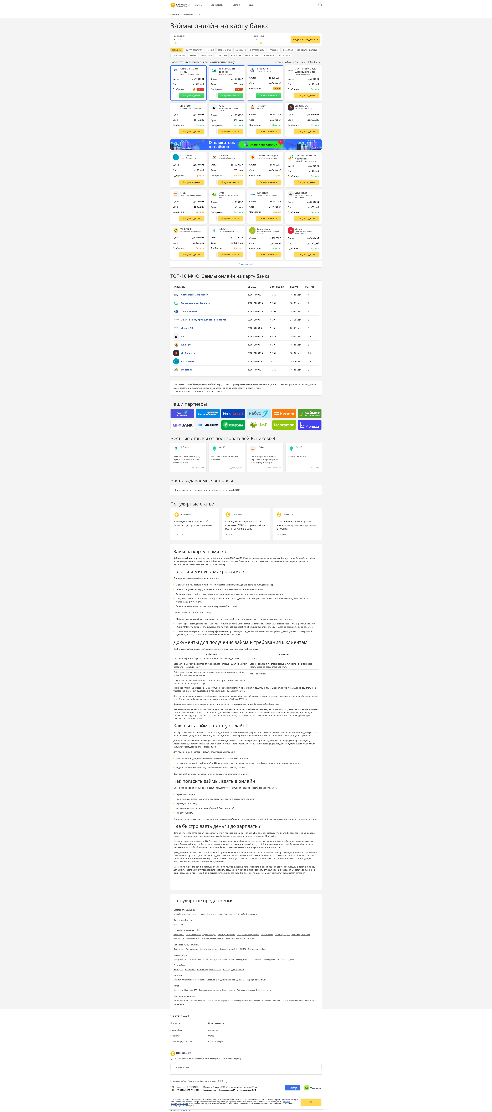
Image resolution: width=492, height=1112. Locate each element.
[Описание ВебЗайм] (214, 254)
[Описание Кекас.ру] (252, 131)
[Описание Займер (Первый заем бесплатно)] (290, 182)
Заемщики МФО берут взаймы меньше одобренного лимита (193, 523)
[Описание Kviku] (214, 131)
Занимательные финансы (195, 303)
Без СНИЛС (241, 949)
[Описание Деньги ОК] (175, 131)
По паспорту (178, 949)
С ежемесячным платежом (201, 1000)
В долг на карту (209, 934)
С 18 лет (201, 914)
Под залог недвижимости (209, 990)
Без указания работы (257, 949)
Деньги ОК (187, 328)
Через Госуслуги (222, 1000)
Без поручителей (227, 949)
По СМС (176, 939)
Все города (178, 924)
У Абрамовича (189, 311)
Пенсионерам (199, 980)
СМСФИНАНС (188, 361)
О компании (213, 1030)
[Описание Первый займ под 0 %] (252, 182)
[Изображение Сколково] (313, 1088)
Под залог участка (264, 990)
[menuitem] (200, 5)
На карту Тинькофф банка (248, 934)
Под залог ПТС (190, 990)
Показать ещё (246, 264)
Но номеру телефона (300, 934)
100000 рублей (269, 959)
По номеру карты (282, 934)
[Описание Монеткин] (214, 182)
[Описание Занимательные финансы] (214, 95)
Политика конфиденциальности (202, 1081)
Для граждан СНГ (231, 914)
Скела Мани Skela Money (194, 294)
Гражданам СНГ (239, 980)
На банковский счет (190, 939)
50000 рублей (255, 959)
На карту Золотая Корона (212, 939)
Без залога (178, 990)
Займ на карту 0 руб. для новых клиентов (203, 319)
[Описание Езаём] (175, 218)
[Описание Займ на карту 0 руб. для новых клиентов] (290, 95)
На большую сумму (285, 959)
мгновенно (223, 844)
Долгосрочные (237, 969)
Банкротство (217, 4)
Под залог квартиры (246, 990)
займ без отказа (271, 704)
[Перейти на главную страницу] (180, 5)
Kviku (184, 336)
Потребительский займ (293, 1000)
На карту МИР (267, 934)
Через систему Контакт (235, 939)
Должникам (225, 980)
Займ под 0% (310, 1000)
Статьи (236, 4)
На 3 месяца (202, 969)
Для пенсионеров (214, 914)
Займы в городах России (181, 1041)
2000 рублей (202, 959)
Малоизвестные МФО (271, 1000)
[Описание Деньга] (290, 254)
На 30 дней (178, 969)
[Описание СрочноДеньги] (252, 254)
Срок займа (300, 62)
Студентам (191, 914)
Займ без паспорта (249, 914)
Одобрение (316, 62)
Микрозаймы (176, 1030)
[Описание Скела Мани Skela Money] (175, 95)
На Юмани (251, 939)
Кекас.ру (186, 344)
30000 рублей (242, 959)
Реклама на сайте (178, 1081)
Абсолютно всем (180, 1000)
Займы (198, 4)
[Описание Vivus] (214, 218)
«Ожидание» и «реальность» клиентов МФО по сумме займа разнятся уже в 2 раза (245, 525)
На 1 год (226, 969)
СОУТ (220, 1081)
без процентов (206, 836)
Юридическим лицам (256, 980)
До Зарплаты (188, 353)
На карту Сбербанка (226, 934)
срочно (240, 836)
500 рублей (178, 959)
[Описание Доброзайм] (290, 218)
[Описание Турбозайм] (252, 218)
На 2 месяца (190, 969)
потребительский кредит (229, 634)
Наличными (178, 934)
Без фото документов (208, 949)
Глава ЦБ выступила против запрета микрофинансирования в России (296, 525)
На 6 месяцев (215, 969)
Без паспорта (192, 949)
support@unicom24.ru (180, 1110)
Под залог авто (228, 990)
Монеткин (186, 369)
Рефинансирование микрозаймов (245, 1000)
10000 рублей (228, 959)
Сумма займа (284, 62)
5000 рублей (215, 959)
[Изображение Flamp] (292, 1088)
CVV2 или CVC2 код (238, 699)
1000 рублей (190, 959)
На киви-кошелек (193, 934)
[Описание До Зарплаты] (290, 131)
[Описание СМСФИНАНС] (175, 182)
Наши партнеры (215, 1041)
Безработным (179, 914)
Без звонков (178, 1004)
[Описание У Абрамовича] (252, 95)
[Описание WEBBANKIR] (175, 254)
